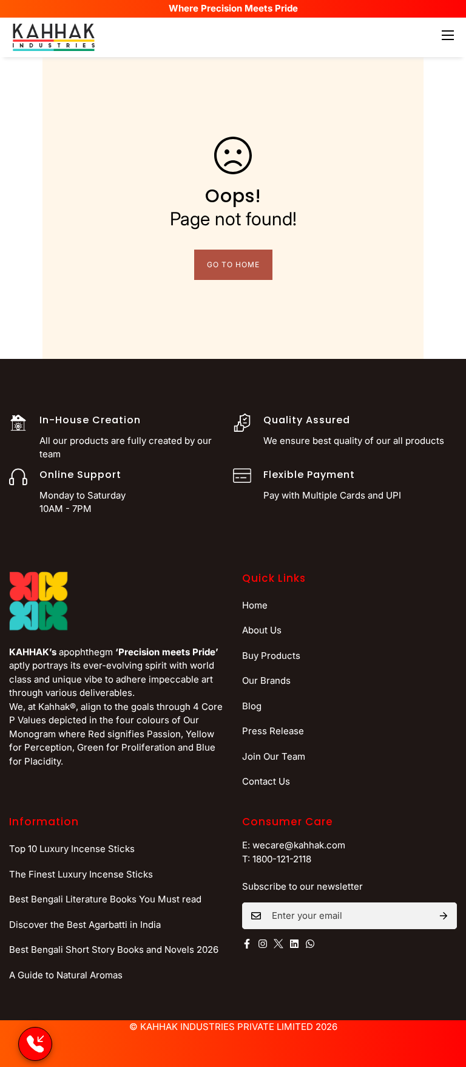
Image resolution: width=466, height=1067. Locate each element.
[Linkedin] (294, 944)
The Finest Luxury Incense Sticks (81, 874)
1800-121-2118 (281, 859)
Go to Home (233, 264)
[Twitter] (278, 944)
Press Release (273, 731)
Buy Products (271, 655)
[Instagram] (263, 944)
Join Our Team (273, 756)
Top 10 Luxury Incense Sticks (72, 848)
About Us (262, 630)
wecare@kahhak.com (298, 845)
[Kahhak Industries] (54, 37)
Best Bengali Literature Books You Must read (105, 899)
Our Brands (266, 680)
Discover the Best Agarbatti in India (85, 924)
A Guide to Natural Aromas (66, 975)
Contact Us (266, 781)
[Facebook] (247, 944)
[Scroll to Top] (442, 1001)
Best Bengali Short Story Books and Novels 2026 (113, 949)
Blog (252, 706)
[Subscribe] (443, 915)
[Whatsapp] (310, 944)
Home (255, 605)
